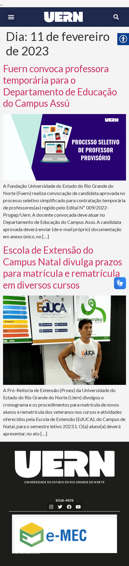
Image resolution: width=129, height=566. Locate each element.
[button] (11, 17)
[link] (63, 17)
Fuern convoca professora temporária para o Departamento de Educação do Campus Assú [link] (60, 86)
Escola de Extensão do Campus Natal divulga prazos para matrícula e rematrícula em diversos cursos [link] (62, 267)
